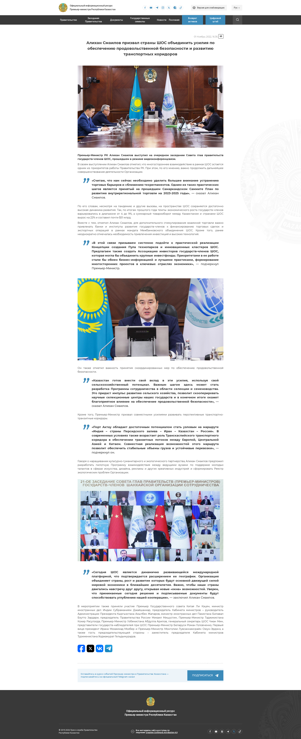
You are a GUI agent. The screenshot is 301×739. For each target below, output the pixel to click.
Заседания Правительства (93, 20)
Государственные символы (140, 20)
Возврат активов (192, 20)
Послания (174, 20)
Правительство (68, 20)
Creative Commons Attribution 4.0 (161, 732)
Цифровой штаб (215, 20)
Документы (116, 20)
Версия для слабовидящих (210, 7)
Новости (161, 20)
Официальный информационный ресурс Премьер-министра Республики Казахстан (151, 713)
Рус (236, 7)
